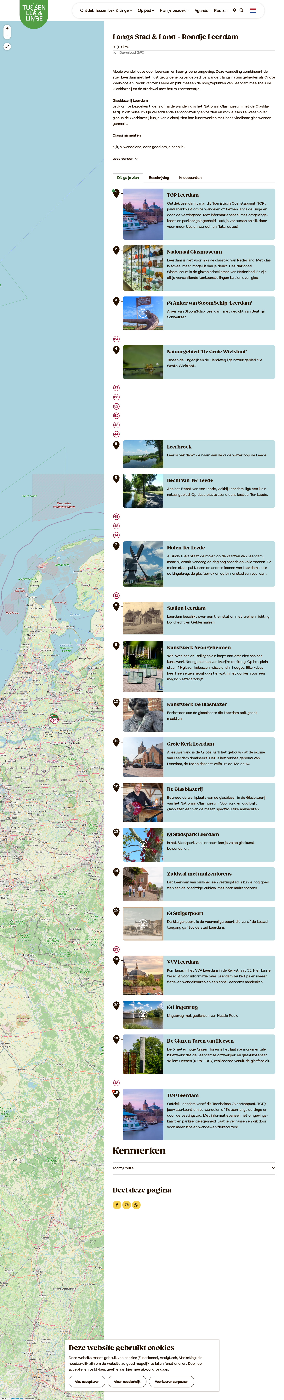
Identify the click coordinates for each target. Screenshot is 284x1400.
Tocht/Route (123, 1168)
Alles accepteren (87, 1382)
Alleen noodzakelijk (127, 1382)
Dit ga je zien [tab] (128, 178)
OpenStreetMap (16, 1398)
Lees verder (123, 159)
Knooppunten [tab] (190, 178)
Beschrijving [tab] (159, 178)
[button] (54, 721)
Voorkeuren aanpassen (171, 1382)
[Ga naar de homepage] (34, 14)
